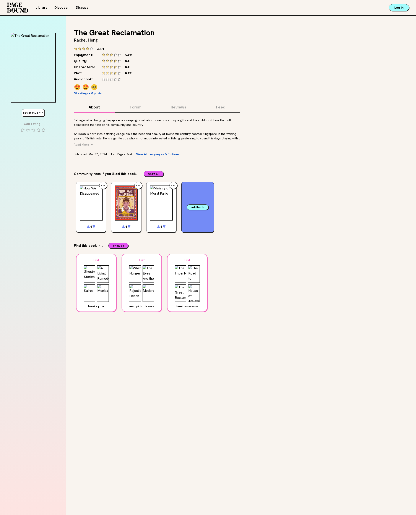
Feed (221, 107)
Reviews (178, 107)
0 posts (96, 93)
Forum (135, 107)
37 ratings (81, 93)
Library (41, 7)
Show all (153, 174)
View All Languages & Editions (157, 154)
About (94, 107)
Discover (61, 7)
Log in (399, 8)
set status (30, 113)
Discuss (82, 7)
